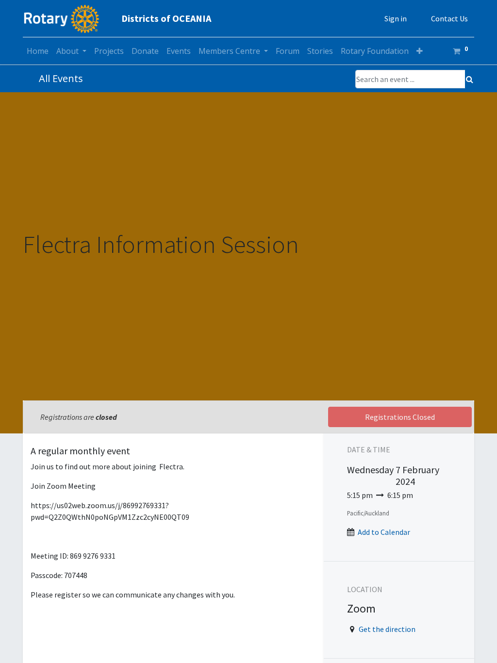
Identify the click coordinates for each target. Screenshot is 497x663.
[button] (420, 51)
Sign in (395, 18)
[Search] (469, 79)
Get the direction (387, 629)
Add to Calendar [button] (384, 532)
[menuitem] (37, 51)
